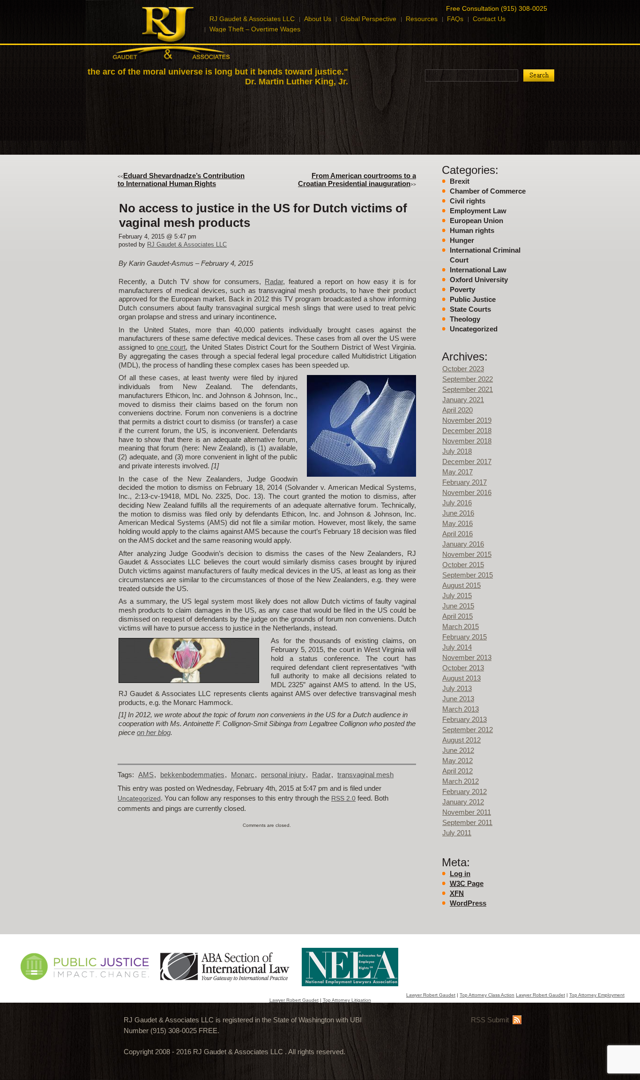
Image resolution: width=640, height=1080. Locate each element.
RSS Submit (490, 1020)
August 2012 (461, 740)
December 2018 (466, 431)
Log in (460, 874)
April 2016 (457, 534)
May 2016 (457, 523)
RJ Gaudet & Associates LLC (187, 244)
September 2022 (467, 379)
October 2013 (463, 668)
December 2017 (466, 461)
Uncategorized (474, 329)
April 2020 (457, 410)
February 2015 (464, 637)
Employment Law (478, 211)
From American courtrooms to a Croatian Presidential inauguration (357, 180)
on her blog (154, 732)
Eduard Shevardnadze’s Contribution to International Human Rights (181, 180)
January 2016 (463, 544)
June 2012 (458, 750)
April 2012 (457, 771)
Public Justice (473, 299)
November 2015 (466, 554)
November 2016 (466, 492)
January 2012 (463, 802)
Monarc (242, 775)
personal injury (283, 775)
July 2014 (457, 647)
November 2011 (466, 812)
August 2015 (461, 585)
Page (467, 883)
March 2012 (460, 781)
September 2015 (467, 575)
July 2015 (457, 596)
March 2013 (460, 709)
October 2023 (463, 369)
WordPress (468, 903)
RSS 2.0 (343, 798)
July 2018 (457, 451)
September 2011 (467, 822)
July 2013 (457, 688)
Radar (274, 281)
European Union (476, 221)
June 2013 (458, 699)
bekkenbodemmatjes (192, 775)
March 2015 (460, 626)
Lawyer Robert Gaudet (430, 995)
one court (171, 347)
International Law (478, 270)
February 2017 (464, 482)
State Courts (470, 309)
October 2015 (463, 565)
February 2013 (464, 719)
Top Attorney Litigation (347, 1000)
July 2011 (456, 833)
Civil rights (467, 201)
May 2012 (457, 761)
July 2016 (457, 503)
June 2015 (458, 606)
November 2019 (466, 420)
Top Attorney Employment (597, 995)
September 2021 (467, 389)
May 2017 (457, 472)
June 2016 (458, 513)
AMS (146, 775)
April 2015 (457, 616)
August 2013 (461, 678)
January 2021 (463, 400)
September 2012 (467, 730)
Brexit (459, 181)
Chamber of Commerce (488, 191)
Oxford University (479, 280)
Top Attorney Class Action (487, 995)
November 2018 (466, 441)
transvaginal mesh (365, 775)
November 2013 (466, 657)
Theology (465, 319)
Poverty (462, 289)
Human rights (472, 230)
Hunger (462, 240)
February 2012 (464, 791)
